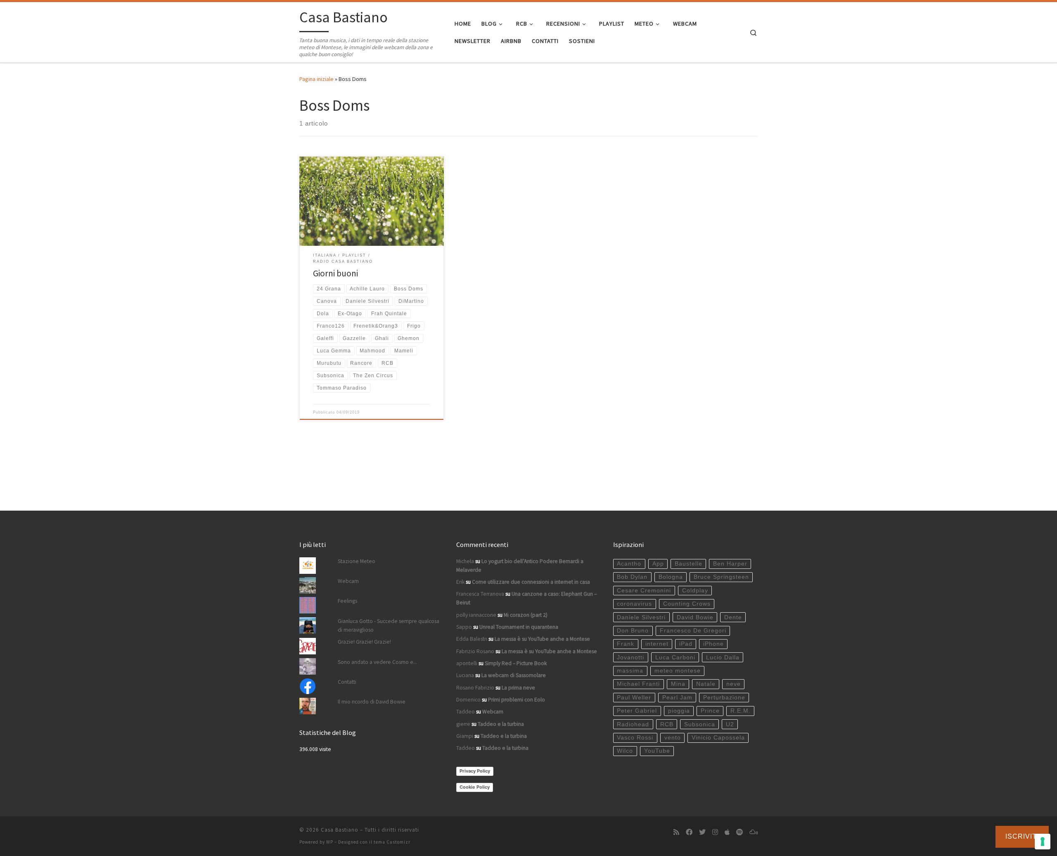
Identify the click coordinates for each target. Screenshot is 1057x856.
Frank (625, 644)
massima (630, 671)
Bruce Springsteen (721, 577)
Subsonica (699, 724)
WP (329, 842)
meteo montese (677, 671)
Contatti (347, 681)
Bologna (671, 577)
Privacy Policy (475, 771)
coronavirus (634, 604)
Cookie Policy (475, 787)
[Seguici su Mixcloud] (753, 832)
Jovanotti (630, 657)
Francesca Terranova (480, 593)
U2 (730, 724)
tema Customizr (392, 842)
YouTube (657, 751)
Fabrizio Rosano (475, 651)
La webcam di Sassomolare (513, 675)
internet (656, 644)
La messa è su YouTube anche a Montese (542, 638)
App (658, 564)
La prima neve (518, 687)
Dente (733, 617)
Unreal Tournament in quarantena (518, 626)
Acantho (629, 564)
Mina (678, 684)
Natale (706, 684)
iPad (685, 644)
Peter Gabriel (637, 711)
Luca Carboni (675, 657)
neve (733, 684)
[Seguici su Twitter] (702, 832)
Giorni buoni (335, 273)
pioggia (679, 711)
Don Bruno (633, 631)
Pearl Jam (677, 697)
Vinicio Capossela (718, 738)
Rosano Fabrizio (475, 687)
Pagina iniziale (316, 79)
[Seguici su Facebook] (689, 832)
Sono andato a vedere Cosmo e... (377, 662)
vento (672, 738)
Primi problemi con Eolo (516, 699)
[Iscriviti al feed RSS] (676, 832)
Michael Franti (638, 684)
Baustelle (688, 564)
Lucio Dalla (722, 657)
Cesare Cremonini (644, 590)
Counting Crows (687, 604)
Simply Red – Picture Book (516, 663)
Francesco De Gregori (693, 631)
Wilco (625, 751)
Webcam (348, 581)
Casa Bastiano (339, 829)
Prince (710, 711)
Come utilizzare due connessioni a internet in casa (531, 581)
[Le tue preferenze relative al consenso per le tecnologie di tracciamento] (1042, 841)
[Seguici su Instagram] (715, 832)
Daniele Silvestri (641, 617)
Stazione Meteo (356, 561)
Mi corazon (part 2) (525, 614)
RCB (666, 724)
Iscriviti (1022, 836)
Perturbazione (724, 697)
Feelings (347, 600)
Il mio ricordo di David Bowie (371, 701)
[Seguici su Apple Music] (727, 832)
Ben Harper (730, 564)
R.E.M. (740, 711)
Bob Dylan (632, 577)
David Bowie (695, 617)
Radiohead (633, 724)
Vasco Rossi (635, 738)
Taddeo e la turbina (501, 724)
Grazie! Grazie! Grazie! (364, 641)
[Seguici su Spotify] (739, 832)
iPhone (713, 644)
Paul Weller (634, 697)
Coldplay (695, 590)
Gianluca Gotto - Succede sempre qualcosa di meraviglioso (388, 625)
